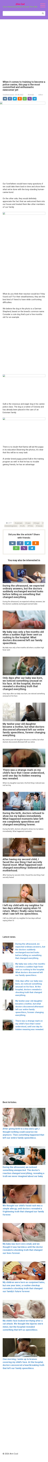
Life (23, 526)
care (28, 523)
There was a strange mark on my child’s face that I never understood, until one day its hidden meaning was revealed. (24, 774)
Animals (31, 95)
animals (19, 523)
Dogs (37, 523)
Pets (31, 526)
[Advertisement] (24, 47)
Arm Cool (20, 4)
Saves (40, 526)
